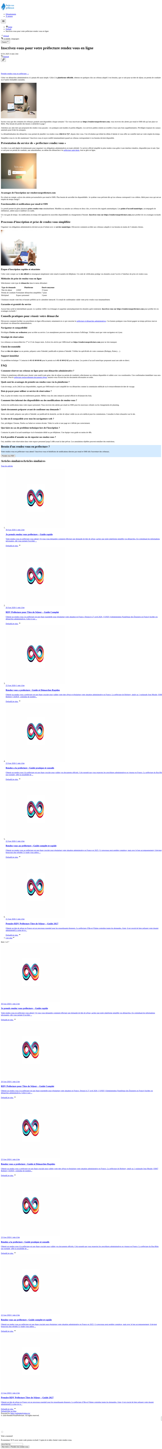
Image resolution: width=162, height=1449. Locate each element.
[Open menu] (3, 21)
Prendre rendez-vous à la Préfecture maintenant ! (19, 2)
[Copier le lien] (3, 60)
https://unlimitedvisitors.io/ (20, 1413)
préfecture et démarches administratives (91, 321)
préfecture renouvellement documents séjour (30, 377)
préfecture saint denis (71, 150)
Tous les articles (7, 466)
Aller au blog (11, 1411)
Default (4, 1411)
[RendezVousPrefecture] (7, 10)
